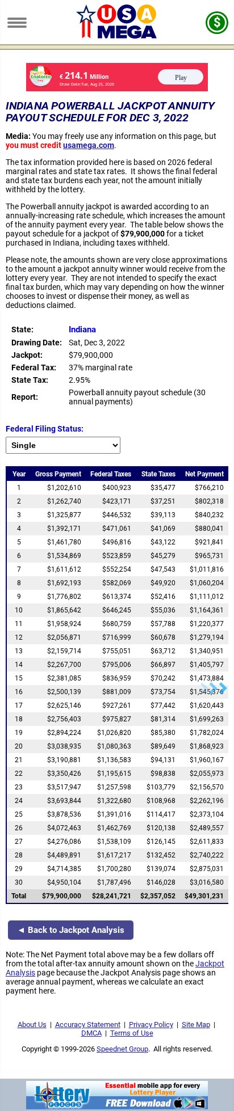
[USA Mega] (117, 35)
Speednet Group (122, 1049)
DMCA (91, 1033)
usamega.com (88, 145)
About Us (32, 1024)
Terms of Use (131, 1033)
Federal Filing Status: (44, 428)
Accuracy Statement (87, 1024)
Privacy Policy (151, 1024)
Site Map (196, 1024)
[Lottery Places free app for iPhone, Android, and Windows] (117, 1106)
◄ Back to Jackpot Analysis (70, 930)
